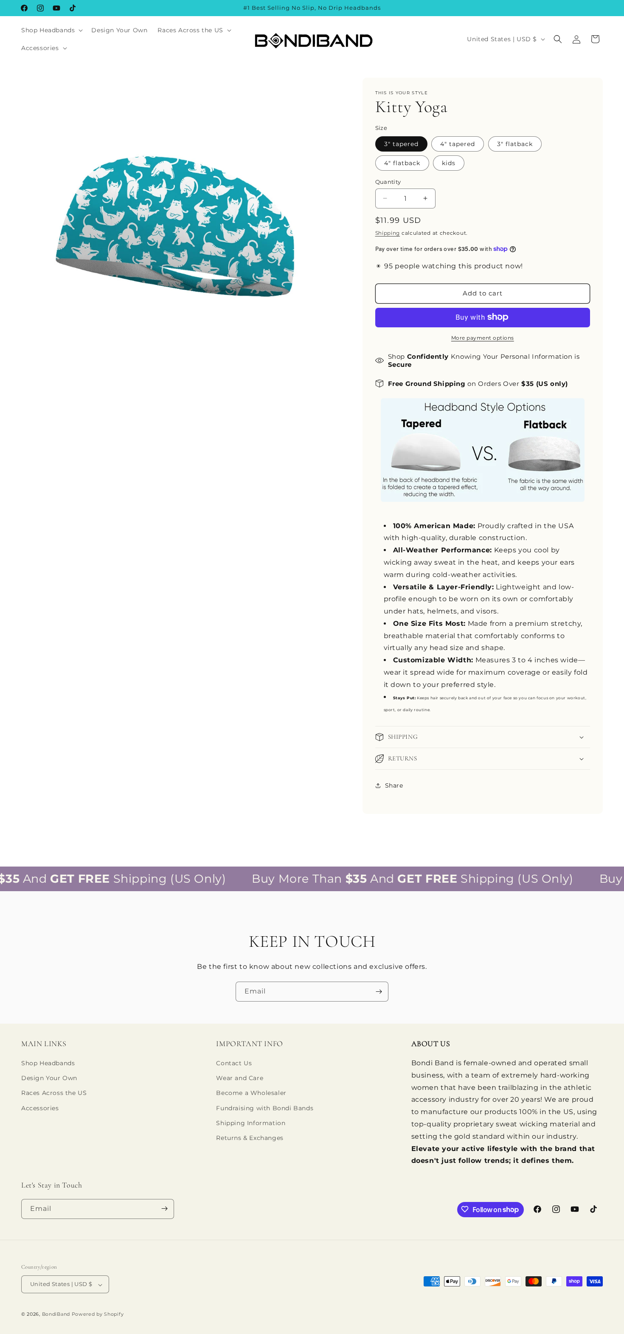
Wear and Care (239, 1078)
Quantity (388, 181)
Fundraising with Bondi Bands (264, 1108)
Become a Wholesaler (251, 1093)
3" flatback (515, 143)
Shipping (387, 233)
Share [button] (394, 785)
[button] (51, 30)
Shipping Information (250, 1123)
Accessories (40, 1108)
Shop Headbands (48, 1063)
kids (448, 162)
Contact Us (234, 1063)
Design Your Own (49, 1078)
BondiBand (56, 1314)
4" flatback (402, 162)
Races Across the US (54, 1093)
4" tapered (457, 143)
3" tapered (401, 143)
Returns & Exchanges (249, 1138)
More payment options (482, 337)
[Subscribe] (378, 992)
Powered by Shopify (98, 1314)
